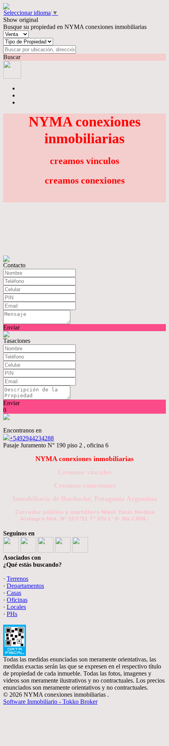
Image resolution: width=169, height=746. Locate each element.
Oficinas (17, 599)
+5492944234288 (31, 438)
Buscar (11, 57)
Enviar (11, 327)
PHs (12, 614)
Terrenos (17, 578)
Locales (16, 607)
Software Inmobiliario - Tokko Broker (50, 701)
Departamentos (25, 585)
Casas (14, 592)
